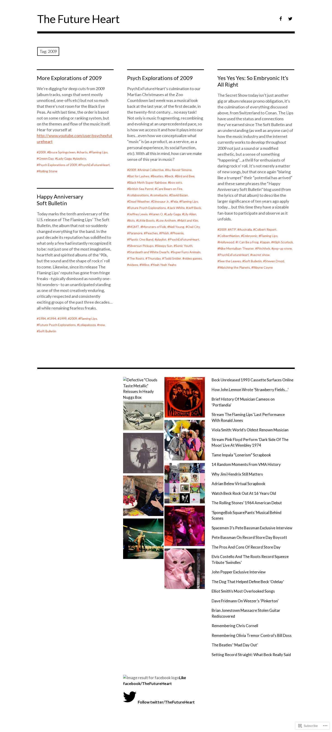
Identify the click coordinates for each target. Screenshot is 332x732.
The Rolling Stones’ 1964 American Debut (247, 502)
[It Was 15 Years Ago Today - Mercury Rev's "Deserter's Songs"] (184, 398)
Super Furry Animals (187, 252)
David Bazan (179, 195)
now (102, 325)
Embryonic (250, 236)
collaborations (139, 195)
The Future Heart (78, 18)
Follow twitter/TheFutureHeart (166, 702)
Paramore (136, 233)
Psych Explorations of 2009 (58, 165)
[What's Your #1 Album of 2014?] (184, 484)
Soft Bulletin (253, 261)
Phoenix (178, 233)
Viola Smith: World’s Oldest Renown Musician (250, 429)
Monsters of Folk (154, 227)
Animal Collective (151, 170)
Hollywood (226, 242)
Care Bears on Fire (169, 189)
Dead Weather (139, 201)
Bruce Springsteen (62, 152)
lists (132, 220)
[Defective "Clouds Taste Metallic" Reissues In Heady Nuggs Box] (143, 388)
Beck (169, 176)
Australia (245, 229)
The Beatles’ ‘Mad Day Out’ (235, 645)
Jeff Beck (194, 208)
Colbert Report (265, 229)
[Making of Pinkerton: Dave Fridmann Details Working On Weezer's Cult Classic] (143, 416)
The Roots (136, 258)
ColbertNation (229, 236)
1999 (63, 318)
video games (193, 258)
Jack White (177, 208)
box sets (176, 182)
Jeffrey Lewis (138, 214)
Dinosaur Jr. (161, 201)
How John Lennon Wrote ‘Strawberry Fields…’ (250, 389)
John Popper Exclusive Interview (239, 572)
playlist (161, 239)
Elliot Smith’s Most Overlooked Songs (243, 591)
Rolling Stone (48, 171)
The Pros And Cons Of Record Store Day (246, 547)
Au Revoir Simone (179, 170)
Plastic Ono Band (141, 239)
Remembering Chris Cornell (235, 625)
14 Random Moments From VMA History (246, 464)
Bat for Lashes (139, 176)
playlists (80, 158)
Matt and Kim (188, 220)
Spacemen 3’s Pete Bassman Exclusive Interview (252, 528)
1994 (52, 318)
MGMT (134, 227)
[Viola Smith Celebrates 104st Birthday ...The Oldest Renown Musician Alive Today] (143, 497)
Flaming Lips (99, 152)
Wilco (145, 265)
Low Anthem (167, 220)
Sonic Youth (183, 246)
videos (133, 265)
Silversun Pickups (141, 246)
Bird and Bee (185, 176)
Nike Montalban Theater (236, 248)
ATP (233, 229)
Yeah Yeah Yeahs (164, 265)
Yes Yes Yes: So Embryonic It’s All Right (252, 81)
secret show (261, 255)
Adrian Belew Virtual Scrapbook (238, 483)
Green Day (46, 158)
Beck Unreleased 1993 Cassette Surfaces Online (252, 380)
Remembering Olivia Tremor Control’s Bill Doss (252, 635)
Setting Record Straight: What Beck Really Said (251, 654)
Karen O (157, 214)
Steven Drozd (274, 261)
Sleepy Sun (164, 246)
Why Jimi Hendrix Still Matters (237, 474)
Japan (266, 242)
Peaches (152, 233)
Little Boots (146, 220)
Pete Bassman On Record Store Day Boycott (249, 537)
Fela (175, 201)
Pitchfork (263, 248)
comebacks (160, 195)
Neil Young (176, 227)
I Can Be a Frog (248, 242)
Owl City (193, 227)
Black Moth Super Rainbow (148, 182)
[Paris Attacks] (184, 570)
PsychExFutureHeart (95, 165)
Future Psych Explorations (147, 208)
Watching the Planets (234, 267)
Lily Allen (190, 214)
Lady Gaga (64, 158)
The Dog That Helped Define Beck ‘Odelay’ (248, 581)
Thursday (154, 258)
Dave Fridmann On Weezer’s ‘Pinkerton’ (245, 600)
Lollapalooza (87, 325)
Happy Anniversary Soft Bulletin (60, 199)
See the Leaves (230, 261)
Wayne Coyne (263, 267)
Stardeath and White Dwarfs (149, 252)
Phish (165, 233)
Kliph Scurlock (283, 242)
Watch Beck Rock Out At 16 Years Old (244, 493)
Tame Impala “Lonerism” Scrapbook (241, 455)
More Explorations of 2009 (69, 78)
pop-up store (282, 248)
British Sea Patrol (141, 189)
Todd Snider (172, 258)
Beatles (157, 176)
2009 (42, 152)
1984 (42, 318)
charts (83, 152)
